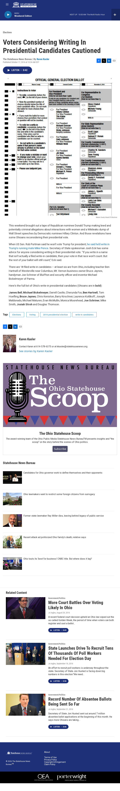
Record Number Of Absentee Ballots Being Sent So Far (80, 701)
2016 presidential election (55, 315)
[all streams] (115, 14)
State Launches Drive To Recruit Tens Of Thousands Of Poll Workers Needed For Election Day (80, 653)
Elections (7, 32)
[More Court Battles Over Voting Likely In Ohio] (25, 608)
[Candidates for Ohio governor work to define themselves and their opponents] (12, 477)
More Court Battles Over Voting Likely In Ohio (75, 605)
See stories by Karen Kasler (36, 351)
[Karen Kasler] (9, 343)
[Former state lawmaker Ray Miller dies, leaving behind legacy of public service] (12, 520)
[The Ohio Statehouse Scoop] (60, 395)
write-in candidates (85, 315)
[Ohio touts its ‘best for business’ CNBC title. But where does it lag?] (12, 563)
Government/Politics (56, 598)
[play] (8, 14)
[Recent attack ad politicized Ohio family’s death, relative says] (12, 542)
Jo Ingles (52, 612)
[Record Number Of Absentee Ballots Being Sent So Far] (25, 705)
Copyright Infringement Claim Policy (55, 763)
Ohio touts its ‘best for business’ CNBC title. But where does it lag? (57, 558)
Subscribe (60, 449)
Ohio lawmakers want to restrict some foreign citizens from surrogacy (59, 494)
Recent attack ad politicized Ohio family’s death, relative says (54, 537)
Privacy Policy (50, 760)
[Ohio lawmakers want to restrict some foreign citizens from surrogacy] (12, 499)
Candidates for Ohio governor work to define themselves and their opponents (62, 472)
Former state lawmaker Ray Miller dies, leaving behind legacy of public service (63, 515)
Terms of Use (50, 757)
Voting (32, 315)
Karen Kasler (43, 59)
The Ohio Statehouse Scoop (60, 433)
